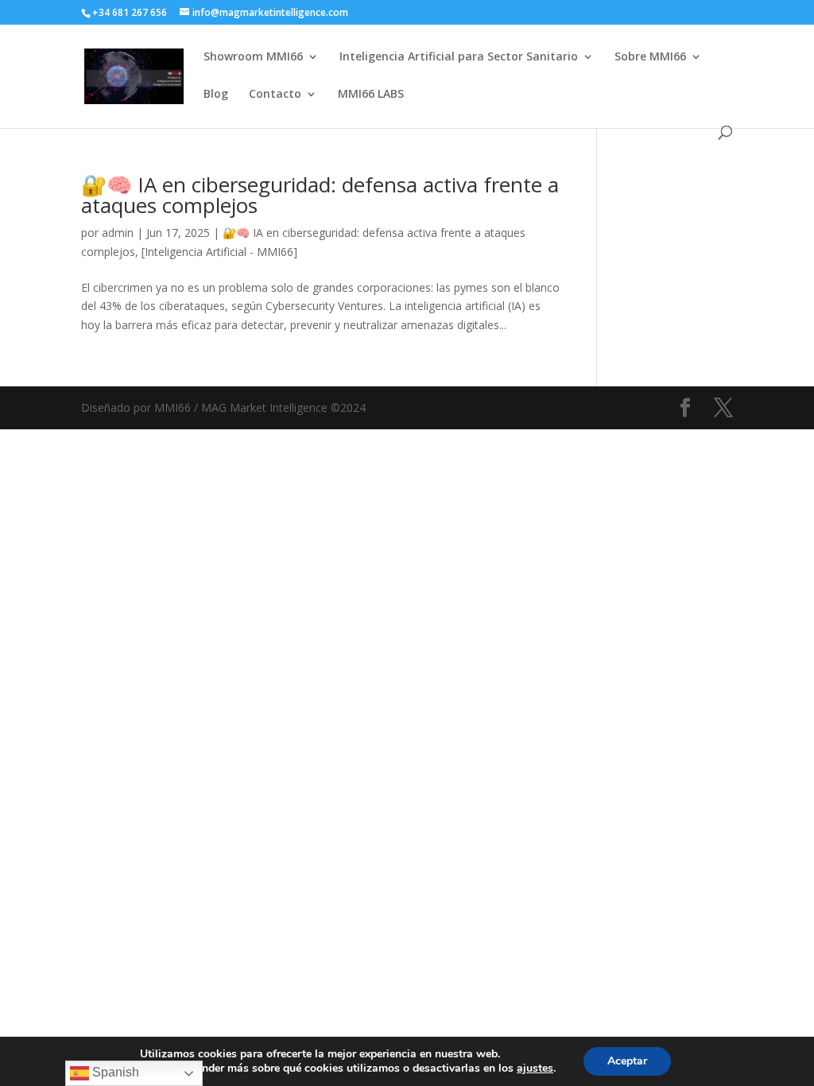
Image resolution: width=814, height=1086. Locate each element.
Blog (216, 94)
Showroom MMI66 (253, 57)
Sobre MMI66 (650, 57)
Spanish (114, 1072)
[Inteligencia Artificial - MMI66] (219, 251)
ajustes (535, 1068)
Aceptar (627, 1061)
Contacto (275, 94)
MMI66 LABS (371, 94)
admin (118, 232)
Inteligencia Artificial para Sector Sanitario (458, 57)
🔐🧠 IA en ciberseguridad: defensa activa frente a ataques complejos (320, 194)
